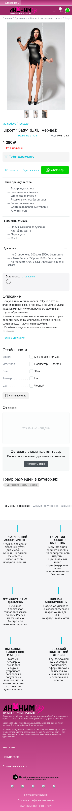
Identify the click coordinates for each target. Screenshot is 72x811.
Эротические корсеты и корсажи (22, 485)
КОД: (54, 135)
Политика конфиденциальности (36, 800)
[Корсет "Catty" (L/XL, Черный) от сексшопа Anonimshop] (36, 66)
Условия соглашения (36, 794)
